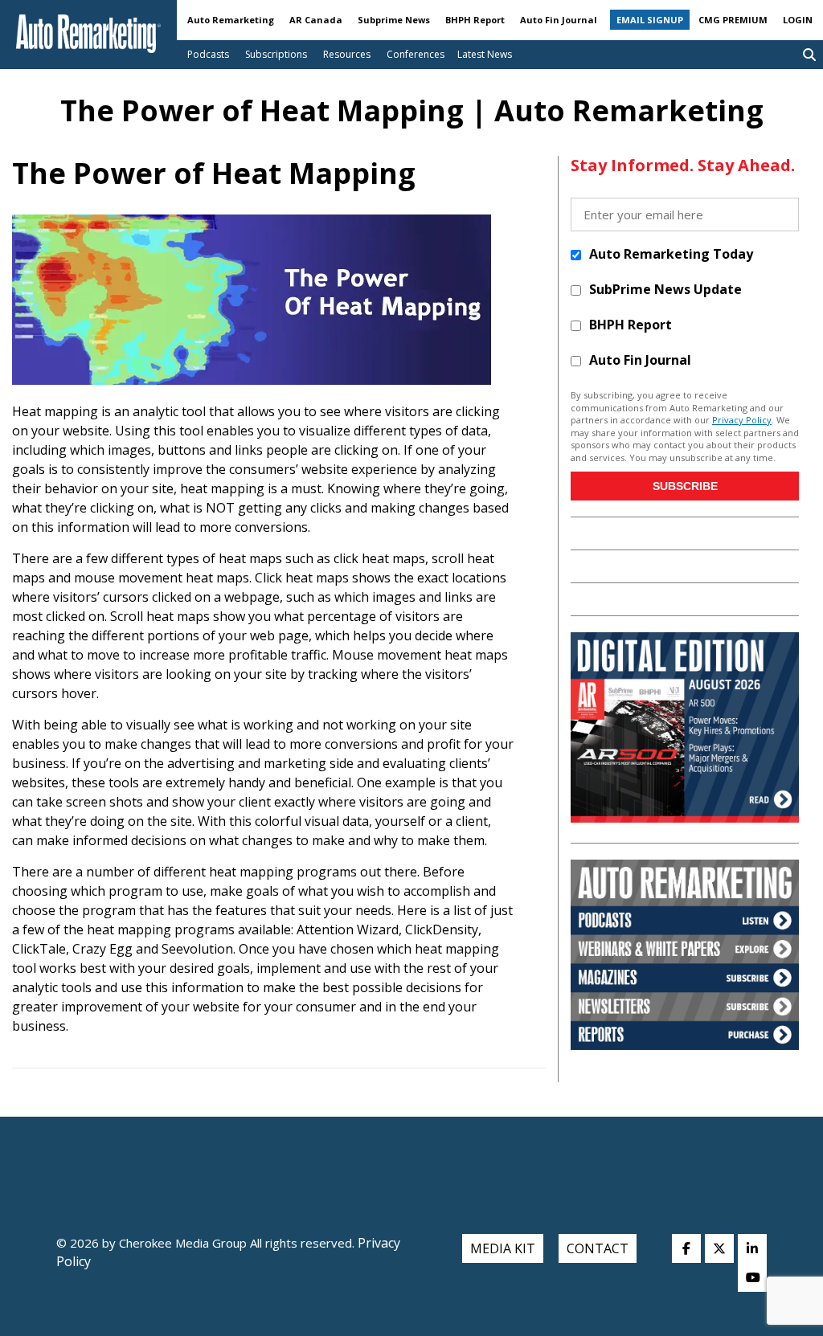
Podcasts (208, 54)
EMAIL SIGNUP (649, 20)
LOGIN (798, 20)
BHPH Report (475, 20)
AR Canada (315, 20)
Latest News (484, 54)
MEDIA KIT (502, 1248)
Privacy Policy (742, 420)
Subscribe (685, 486)
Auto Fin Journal (558, 20)
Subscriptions (276, 54)
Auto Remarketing (230, 20)
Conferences (415, 54)
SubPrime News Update (665, 289)
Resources (347, 54)
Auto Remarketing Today (671, 254)
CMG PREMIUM (733, 20)
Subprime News (394, 20)
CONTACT (598, 1248)
